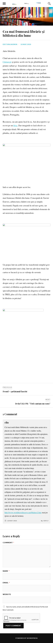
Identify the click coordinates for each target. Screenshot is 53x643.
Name (6, 571)
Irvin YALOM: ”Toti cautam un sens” (32, 403)
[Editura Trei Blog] (26, 3)
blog (15, 125)
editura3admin (10, 44)
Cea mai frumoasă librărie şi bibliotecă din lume (24, 33)
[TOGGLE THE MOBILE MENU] (4, 3)
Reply (46, 520)
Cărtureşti (7, 61)
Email (6, 583)
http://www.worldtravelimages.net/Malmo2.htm (23, 512)
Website (7, 594)
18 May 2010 (26, 44)
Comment (8, 543)
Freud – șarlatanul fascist (15, 391)
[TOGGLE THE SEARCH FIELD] (48, 3)
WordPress (32, 638)
